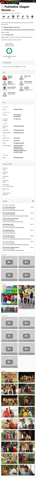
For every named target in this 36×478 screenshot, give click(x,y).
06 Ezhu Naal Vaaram (8, 236)
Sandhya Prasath (26, 87)
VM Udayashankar (18, 157)
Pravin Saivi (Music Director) (27, 30)
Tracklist (5, 201)
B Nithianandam (18, 109)
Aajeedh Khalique (8, 27)
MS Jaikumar (17, 116)
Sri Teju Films (17, 119)
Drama (12, 35)
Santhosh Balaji (18, 152)
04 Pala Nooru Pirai (8, 224)
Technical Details (7, 164)
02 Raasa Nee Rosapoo (9, 213)
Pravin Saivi (17, 27)
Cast (4, 72)
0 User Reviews (7, 62)
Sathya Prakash (13, 239)
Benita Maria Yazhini (15, 216)
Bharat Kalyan (28, 81)
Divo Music (17, 140)
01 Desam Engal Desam (9, 207)
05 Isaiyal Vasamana (8, 230)
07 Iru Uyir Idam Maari (8, 241)
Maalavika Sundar (18, 149)
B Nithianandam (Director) (11, 30)
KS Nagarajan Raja (19, 126)
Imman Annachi (12, 87)
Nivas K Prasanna (21, 239)
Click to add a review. (19, 66)
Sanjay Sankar (11, 92)
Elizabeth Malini (14, 244)
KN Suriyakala (17, 115)
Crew (4, 102)
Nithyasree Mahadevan (20, 150)
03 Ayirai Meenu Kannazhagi (10, 218)
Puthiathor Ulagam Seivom (15, 8)
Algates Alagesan (10, 82)
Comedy (7, 35)
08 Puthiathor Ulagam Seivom (11, 247)
